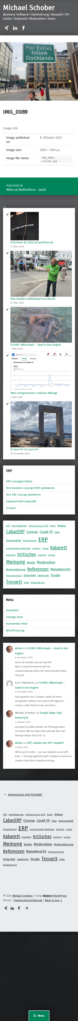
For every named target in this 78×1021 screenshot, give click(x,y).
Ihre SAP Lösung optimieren (23, 494)
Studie (55, 575)
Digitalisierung (30, 540)
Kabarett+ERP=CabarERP (21, 501)
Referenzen (38, 569)
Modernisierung (16, 569)
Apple (53, 526)
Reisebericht (60, 569)
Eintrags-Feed (14, 617)
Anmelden (12, 610)
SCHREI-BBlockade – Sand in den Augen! (35, 344)
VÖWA (26, 582)
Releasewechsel (14, 575)
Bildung (61, 525)
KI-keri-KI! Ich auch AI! (24, 449)
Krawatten (11, 555)
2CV (8, 525)
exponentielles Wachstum (18, 548)
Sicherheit (29, 575)
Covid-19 (46, 532)
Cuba (57, 532)
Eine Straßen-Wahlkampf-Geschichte (32, 298)
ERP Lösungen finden (19, 481)
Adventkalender (19, 526)
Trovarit (11, 508)
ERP (43, 539)
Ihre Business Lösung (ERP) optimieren (30, 488)
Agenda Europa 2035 (38, 526)
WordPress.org (15, 630)
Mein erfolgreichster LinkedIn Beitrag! (33, 393)
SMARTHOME (43, 575)
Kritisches (26, 554)
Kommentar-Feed (16, 623)
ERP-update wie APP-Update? (45, 743)
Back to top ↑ (53, 900)
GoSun (45, 548)
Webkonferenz (38, 582)
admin (18, 648)
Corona (32, 532)
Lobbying (42, 555)
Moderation (46, 562)
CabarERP (15, 531)
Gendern (36, 548)
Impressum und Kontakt (25, 794)
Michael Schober (29, 8)
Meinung (15, 562)
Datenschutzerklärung (28, 900)
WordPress (60, 895)
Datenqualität (13, 540)
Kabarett (58, 547)
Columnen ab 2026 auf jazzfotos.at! (31, 242)
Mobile (31, 562)
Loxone (51, 555)
